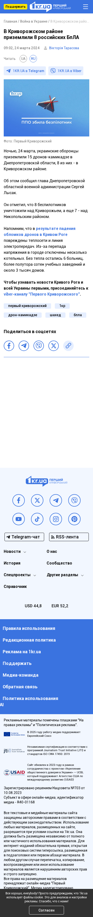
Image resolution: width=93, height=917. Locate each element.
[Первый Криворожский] (50, 6)
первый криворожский (27, 306)
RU (33, 59)
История (12, 563)
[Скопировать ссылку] (68, 346)
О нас (52, 551)
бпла (78, 315)
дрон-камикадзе (22, 315)
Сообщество (59, 563)
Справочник (15, 586)
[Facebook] (9, 346)
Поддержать (15, 6)
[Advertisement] (46, 408)
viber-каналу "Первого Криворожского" (42, 294)
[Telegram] (24, 346)
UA (23, 59)
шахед (55, 315)
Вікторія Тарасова (64, 48)
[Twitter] (53, 346)
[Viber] (38, 346)
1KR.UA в (28, 71)
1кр (62, 306)
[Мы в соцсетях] (18, 500)
